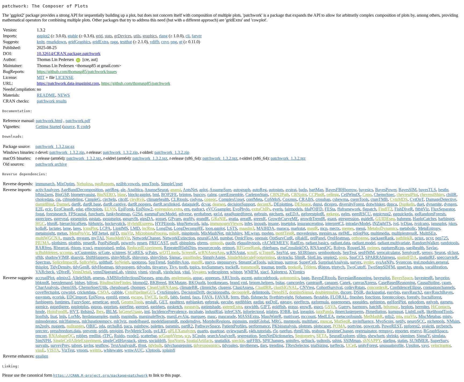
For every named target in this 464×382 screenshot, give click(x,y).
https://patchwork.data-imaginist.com (68, 83)
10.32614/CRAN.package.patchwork (68, 53)
